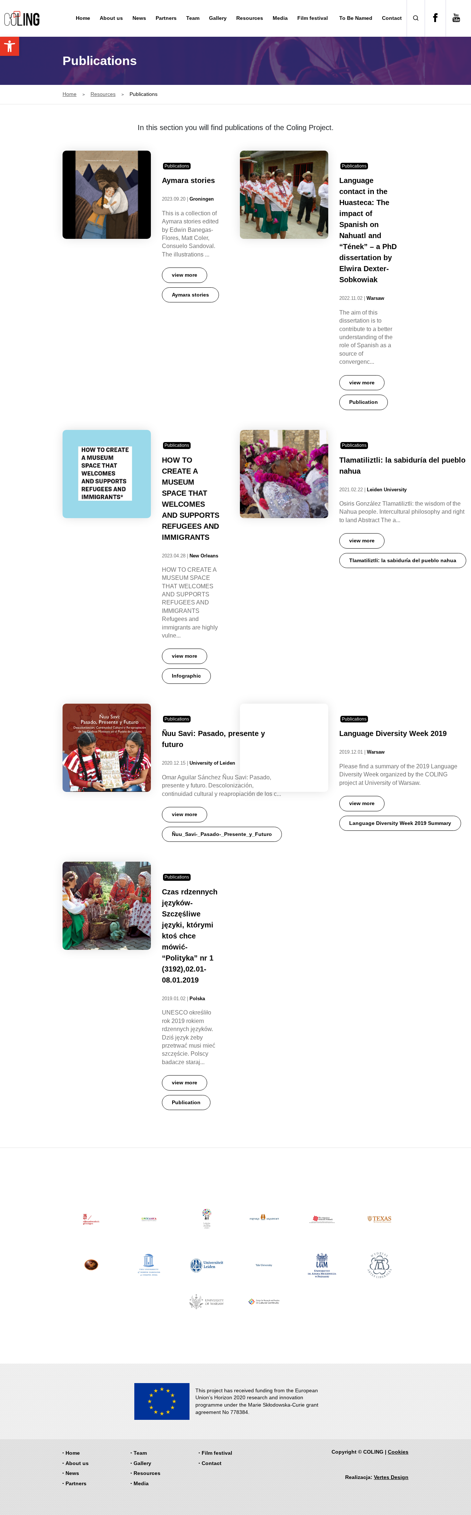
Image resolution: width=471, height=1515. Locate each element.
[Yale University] (264, 1265)
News (139, 18)
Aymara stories (188, 180)
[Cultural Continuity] (264, 1301)
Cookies (398, 1452)
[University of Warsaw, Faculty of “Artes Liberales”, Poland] (379, 1265)
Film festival (312, 18)
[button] (9, 46)
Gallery (218, 18)
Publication (363, 402)
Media (280, 18)
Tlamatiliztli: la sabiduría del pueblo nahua (402, 560)
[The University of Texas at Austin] (379, 1219)
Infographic (186, 676)
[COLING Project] (21, 18)
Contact (392, 18)
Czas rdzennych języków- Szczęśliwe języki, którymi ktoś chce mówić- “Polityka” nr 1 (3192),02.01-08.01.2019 (189, 936)
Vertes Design (391, 1477)
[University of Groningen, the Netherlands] (91, 1219)
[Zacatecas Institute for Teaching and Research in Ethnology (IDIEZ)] (91, 1265)
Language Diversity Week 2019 (393, 733)
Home (83, 18)
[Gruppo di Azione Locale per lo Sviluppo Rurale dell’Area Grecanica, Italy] (149, 1219)
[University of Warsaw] (207, 1301)
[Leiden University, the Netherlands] (207, 1265)
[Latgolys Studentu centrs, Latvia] (207, 1219)
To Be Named (355, 18)
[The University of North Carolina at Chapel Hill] (149, 1265)
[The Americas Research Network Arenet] (322, 1219)
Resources (249, 18)
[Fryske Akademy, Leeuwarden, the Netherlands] (264, 1219)
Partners (166, 18)
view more (184, 275)
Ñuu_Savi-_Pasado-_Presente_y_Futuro (222, 834)
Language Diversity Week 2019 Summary (400, 823)
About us (111, 18)
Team (192, 18)
